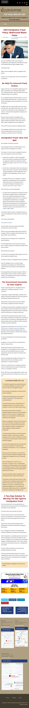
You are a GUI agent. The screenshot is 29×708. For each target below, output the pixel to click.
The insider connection (6, 222)
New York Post (20, 162)
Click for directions (6, 629)
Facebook (13, 599)
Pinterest (5, 603)
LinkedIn (21, 599)
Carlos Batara (5, 37)
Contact (14, 697)
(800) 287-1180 (19, 14)
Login (5, 2)
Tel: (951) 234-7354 (5, 627)
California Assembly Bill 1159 (9, 398)
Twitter (5, 599)
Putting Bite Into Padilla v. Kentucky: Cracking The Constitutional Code (22, 609)
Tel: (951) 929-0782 (19, 625)
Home (7, 697)
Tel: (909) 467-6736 (6, 658)
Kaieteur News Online (8, 185)
